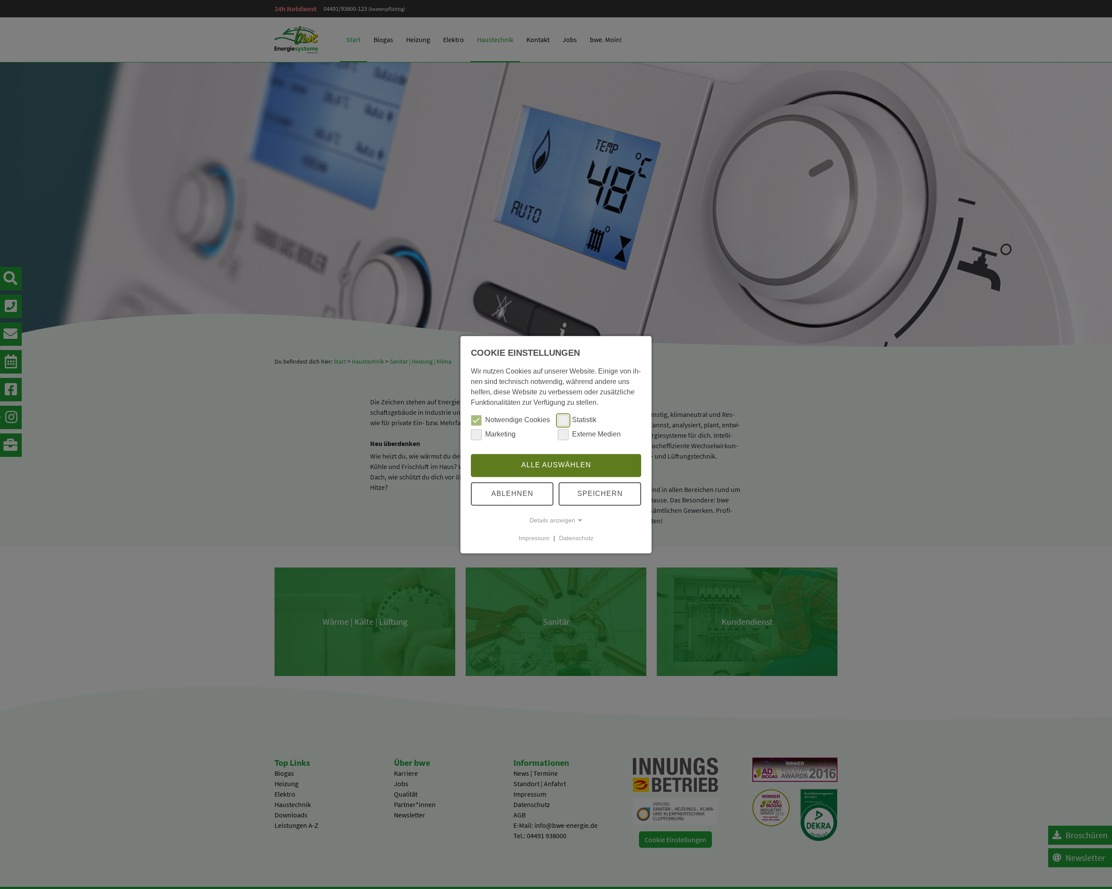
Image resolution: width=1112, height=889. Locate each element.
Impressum (534, 538)
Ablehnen (512, 493)
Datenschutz (576, 538)
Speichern (600, 493)
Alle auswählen (556, 465)
